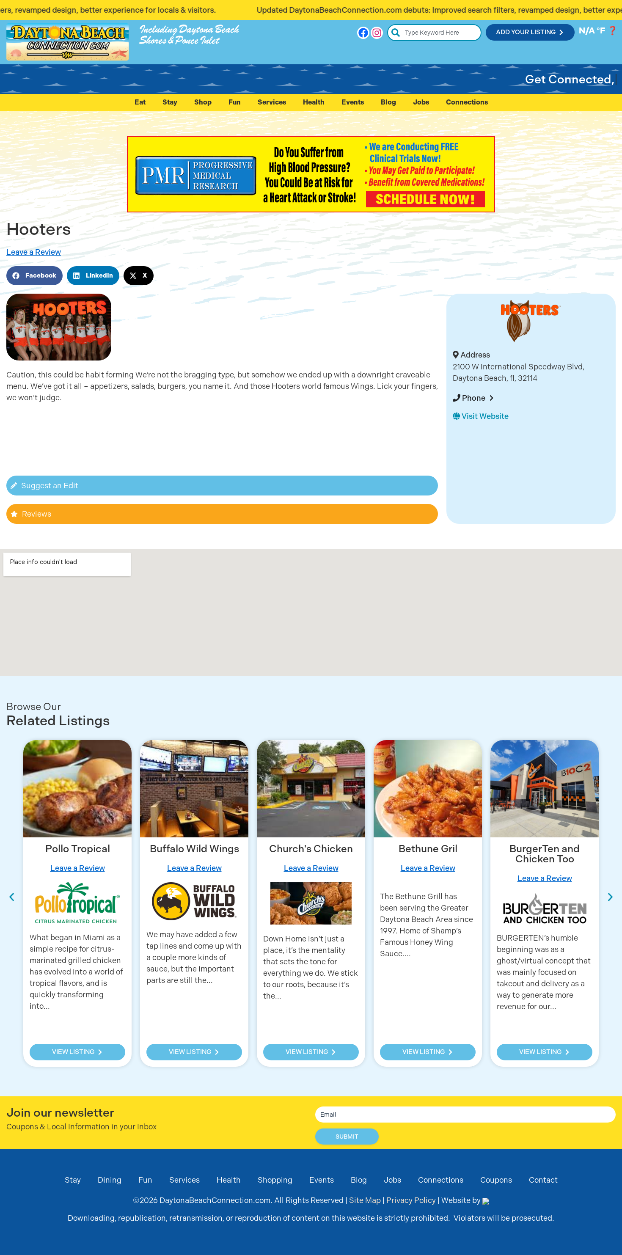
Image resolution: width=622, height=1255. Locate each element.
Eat (140, 102)
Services (272, 102)
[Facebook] (363, 33)
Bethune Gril (428, 849)
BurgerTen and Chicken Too (544, 854)
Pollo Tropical (77, 849)
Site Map (365, 1200)
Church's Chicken (311, 849)
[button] (34, 275)
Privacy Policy (411, 1200)
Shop (203, 102)
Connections (467, 102)
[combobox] (434, 32)
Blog (388, 102)
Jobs (421, 102)
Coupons (496, 1179)
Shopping (275, 1179)
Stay (169, 102)
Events (352, 102)
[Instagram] (377, 33)
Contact (543, 1179)
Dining (109, 1179)
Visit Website (484, 416)
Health (314, 102)
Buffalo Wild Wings (194, 849)
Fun (234, 102)
